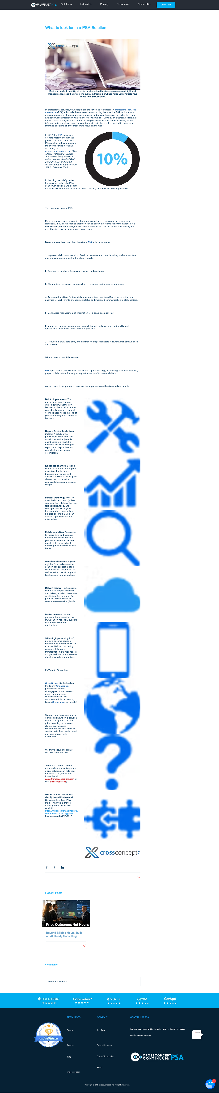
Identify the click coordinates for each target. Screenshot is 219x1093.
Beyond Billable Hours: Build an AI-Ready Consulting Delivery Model (64, 934)
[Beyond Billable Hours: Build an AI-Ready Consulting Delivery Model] (66, 913)
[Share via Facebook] (46, 867)
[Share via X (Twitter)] (54, 867)
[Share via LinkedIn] (62, 867)
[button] (68, 4)
